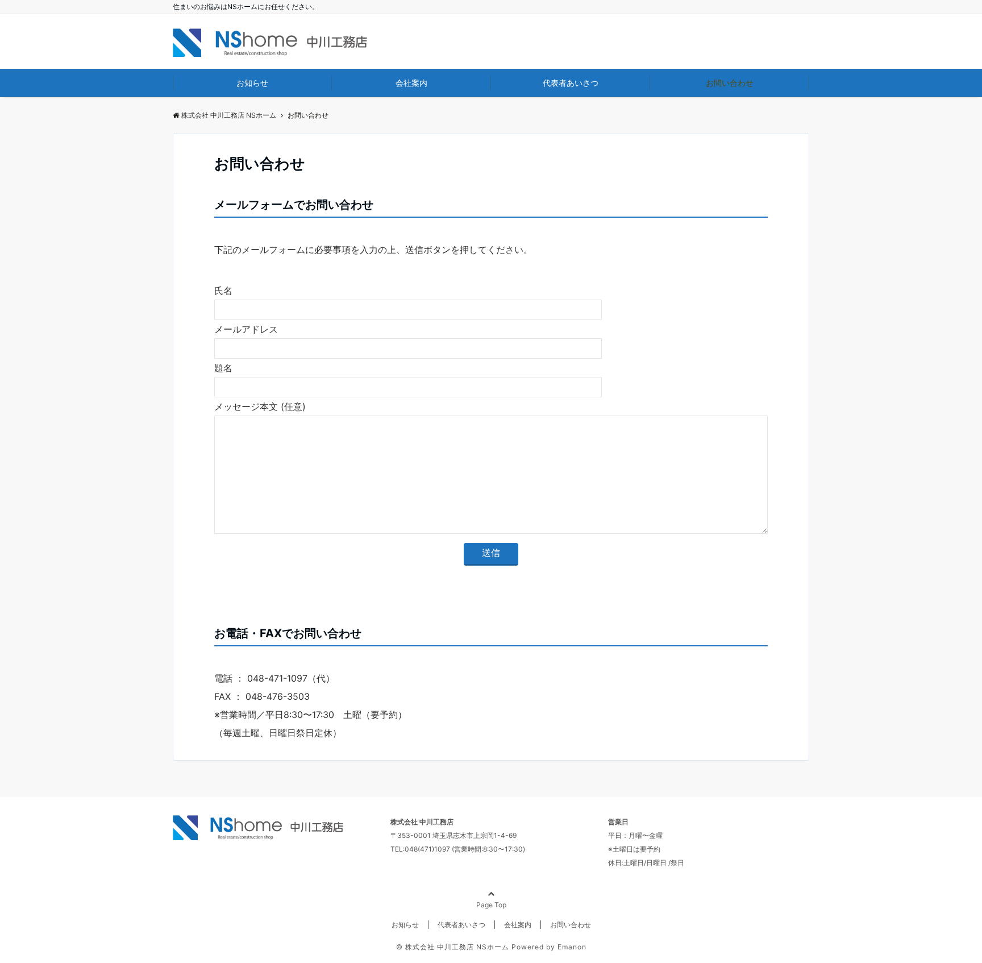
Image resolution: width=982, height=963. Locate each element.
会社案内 (411, 83)
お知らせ (252, 83)
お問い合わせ (730, 83)
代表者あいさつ (570, 83)
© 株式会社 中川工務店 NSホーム (452, 947)
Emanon (571, 947)
